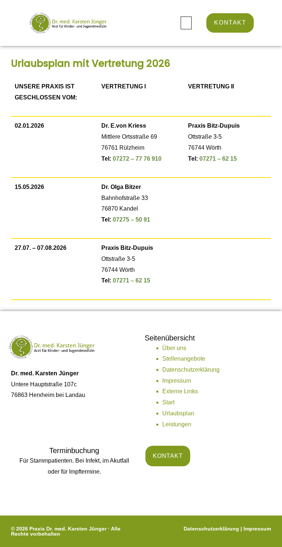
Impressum (176, 381)
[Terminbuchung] (74, 490)
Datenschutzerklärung (191, 370)
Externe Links (180, 391)
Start (168, 402)
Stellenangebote (183, 358)
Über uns (174, 348)
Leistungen (176, 424)
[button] (186, 23)
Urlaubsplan (178, 413)
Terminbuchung (74, 450)
